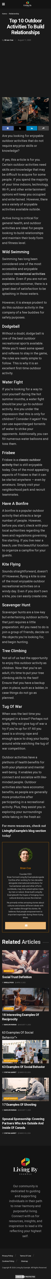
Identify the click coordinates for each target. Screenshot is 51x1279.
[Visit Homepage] (28, 4)
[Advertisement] (25, 69)
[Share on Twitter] (20, 128)
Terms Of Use (25, 1256)
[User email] (26, 925)
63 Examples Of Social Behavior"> (17, 1035)
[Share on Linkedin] (31, 128)
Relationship (14, 14)
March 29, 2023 (25, 1072)
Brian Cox (9, 40)
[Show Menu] (3, 4)
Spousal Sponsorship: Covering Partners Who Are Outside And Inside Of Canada (23, 1123)
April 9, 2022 (21, 982)
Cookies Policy (8, 1261)
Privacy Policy (7, 1256)
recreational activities (29, 274)
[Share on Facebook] (8, 128)
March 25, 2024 (25, 1133)
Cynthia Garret (10, 1072)
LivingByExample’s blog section (24, 831)
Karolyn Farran (10, 1024)
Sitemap (24, 1261)
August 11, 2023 (24, 40)
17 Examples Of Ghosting (19, 1104)
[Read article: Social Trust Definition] (25, 962)
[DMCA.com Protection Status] (25, 1276)
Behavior (8, 971)
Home (4, 14)
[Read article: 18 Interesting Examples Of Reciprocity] (25, 999)
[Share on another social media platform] (43, 128)
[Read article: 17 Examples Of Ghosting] (25, 1089)
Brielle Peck (9, 982)
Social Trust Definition (17, 977)
